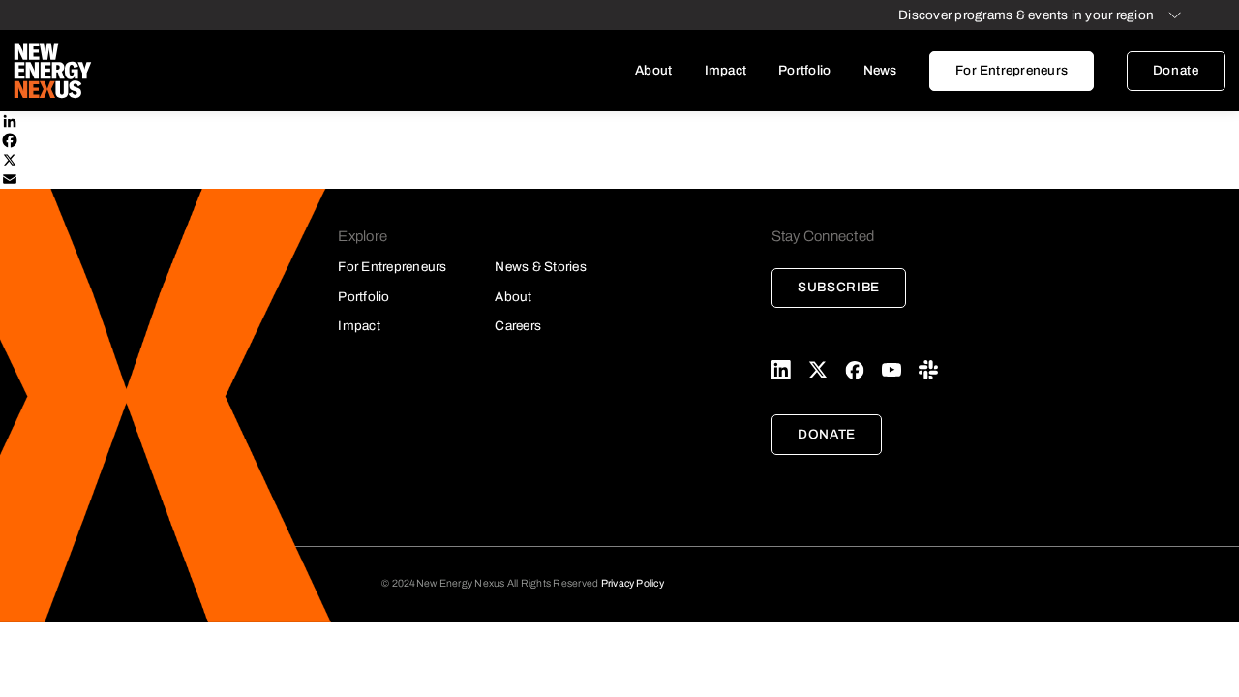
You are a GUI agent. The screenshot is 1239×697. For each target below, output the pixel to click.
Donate (1176, 70)
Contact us (706, 250)
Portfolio (804, 70)
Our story (706, 110)
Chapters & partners (706, 179)
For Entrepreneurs (1011, 70)
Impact (725, 70)
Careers (705, 214)
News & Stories (540, 266)
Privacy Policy (632, 583)
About (653, 70)
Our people (706, 144)
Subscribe (839, 287)
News (880, 70)
